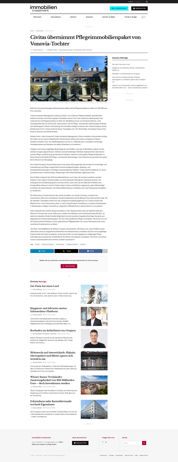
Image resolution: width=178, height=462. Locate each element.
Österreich (37, 17)
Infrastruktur (60, 244)
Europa (70, 50)
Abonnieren (70, 266)
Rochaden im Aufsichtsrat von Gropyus (53, 330)
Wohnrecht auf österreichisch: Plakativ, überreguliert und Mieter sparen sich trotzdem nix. (53, 355)
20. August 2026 (49, 314)
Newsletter (119, 455)
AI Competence (119, 8)
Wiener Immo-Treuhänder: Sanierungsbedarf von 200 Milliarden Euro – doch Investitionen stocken (52, 380)
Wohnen (73, 17)
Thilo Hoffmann (37, 289)
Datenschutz (144, 455)
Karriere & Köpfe (108, 17)
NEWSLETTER (140, 8)
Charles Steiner (38, 50)
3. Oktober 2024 (51, 50)
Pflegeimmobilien (72, 244)
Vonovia (82, 244)
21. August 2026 (49, 289)
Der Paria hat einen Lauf (44, 286)
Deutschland (49, 31)
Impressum (103, 455)
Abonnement (129, 455)
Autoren (130, 1)
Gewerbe (89, 17)
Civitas (37, 244)
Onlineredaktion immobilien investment (44, 333)
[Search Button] (146, 1)
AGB (136, 455)
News (84, 50)
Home (32, 31)
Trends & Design (130, 17)
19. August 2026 (49, 386)
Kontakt (111, 455)
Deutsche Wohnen (48, 244)
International (56, 17)
